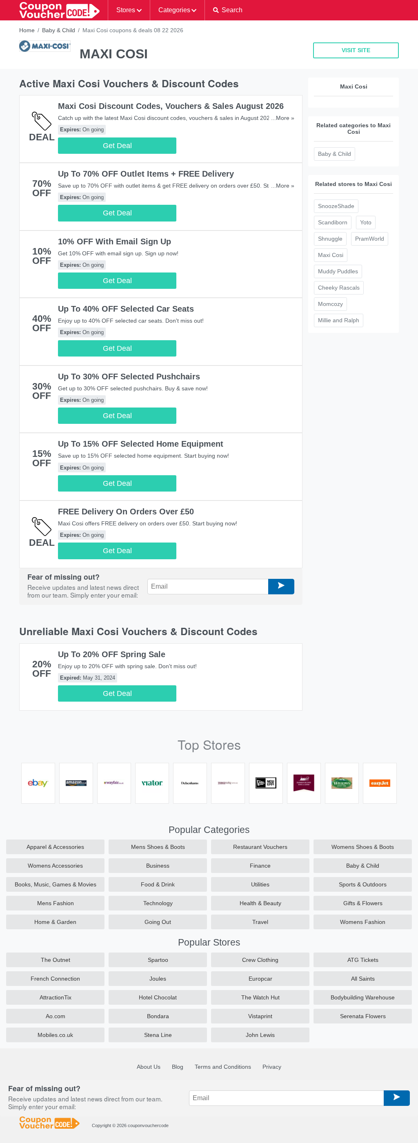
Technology (158, 903)
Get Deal (117, 146)
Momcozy (330, 304)
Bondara (158, 1016)
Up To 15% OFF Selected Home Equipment (140, 443)
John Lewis (260, 1035)
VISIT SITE (356, 50)
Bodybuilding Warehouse (363, 997)
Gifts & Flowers (362, 903)
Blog (177, 1066)
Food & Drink (158, 884)
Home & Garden (55, 922)
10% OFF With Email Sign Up (114, 241)
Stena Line (158, 1035)
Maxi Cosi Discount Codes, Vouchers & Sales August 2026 (171, 106)
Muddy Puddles (338, 271)
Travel (260, 922)
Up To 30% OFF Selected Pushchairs (129, 376)
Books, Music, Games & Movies (55, 884)
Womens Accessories (55, 865)
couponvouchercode (148, 1125)
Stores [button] (125, 10)
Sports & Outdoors (363, 884)
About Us (148, 1066)
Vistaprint (260, 1016)
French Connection (55, 978)
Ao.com (55, 1016)
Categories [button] (174, 10)
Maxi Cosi (330, 255)
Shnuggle (330, 238)
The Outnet (55, 960)
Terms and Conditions (223, 1066)
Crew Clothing (260, 960)
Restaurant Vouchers (260, 847)
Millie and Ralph (338, 320)
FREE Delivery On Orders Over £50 (126, 511)
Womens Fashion (362, 922)
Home (27, 30)
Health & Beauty (260, 903)
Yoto (365, 222)
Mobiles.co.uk (55, 1035)
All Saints (363, 978)
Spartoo (158, 960)
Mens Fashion (55, 903)
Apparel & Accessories (55, 847)
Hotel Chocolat (158, 997)
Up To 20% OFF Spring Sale (111, 654)
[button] (228, 10)
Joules (157, 978)
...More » (282, 118)
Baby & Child (58, 30)
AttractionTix (55, 997)
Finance (260, 865)
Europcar (260, 978)
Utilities (260, 884)
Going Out (158, 922)
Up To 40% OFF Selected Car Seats (126, 308)
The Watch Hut (260, 997)
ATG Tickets (362, 960)
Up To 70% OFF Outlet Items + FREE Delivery (146, 173)
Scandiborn (332, 222)
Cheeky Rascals (339, 287)
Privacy (271, 1066)
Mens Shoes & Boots (158, 847)
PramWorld (369, 238)
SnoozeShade (336, 206)
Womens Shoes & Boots (362, 847)
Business (157, 865)
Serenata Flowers (363, 1016)
